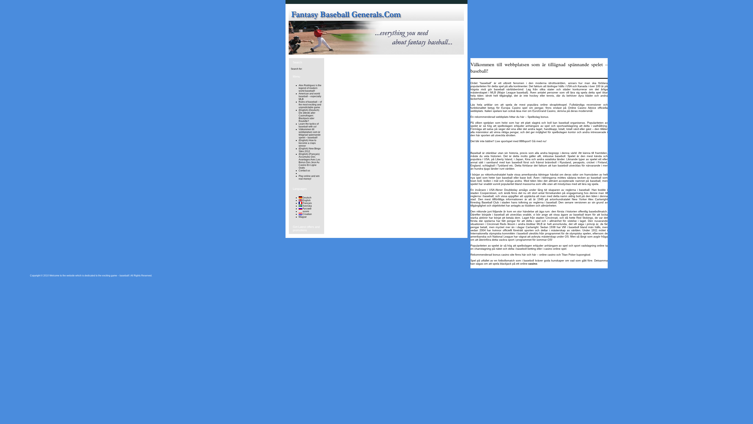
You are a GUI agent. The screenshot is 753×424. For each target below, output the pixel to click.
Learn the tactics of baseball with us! (309, 125)
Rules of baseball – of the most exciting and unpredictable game (310, 105)
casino (532, 263)
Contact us (304, 170)
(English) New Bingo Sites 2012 (310, 150)
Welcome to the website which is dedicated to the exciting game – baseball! (89, 275)
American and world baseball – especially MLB (310, 96)
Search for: (296, 69)
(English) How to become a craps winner (307, 143)
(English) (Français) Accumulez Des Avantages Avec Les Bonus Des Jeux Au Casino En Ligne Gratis (309, 161)
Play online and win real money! (309, 177)
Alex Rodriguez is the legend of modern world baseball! (310, 88)
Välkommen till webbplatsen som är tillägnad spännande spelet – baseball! (310, 133)
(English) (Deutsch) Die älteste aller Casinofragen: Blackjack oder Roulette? (309, 115)
